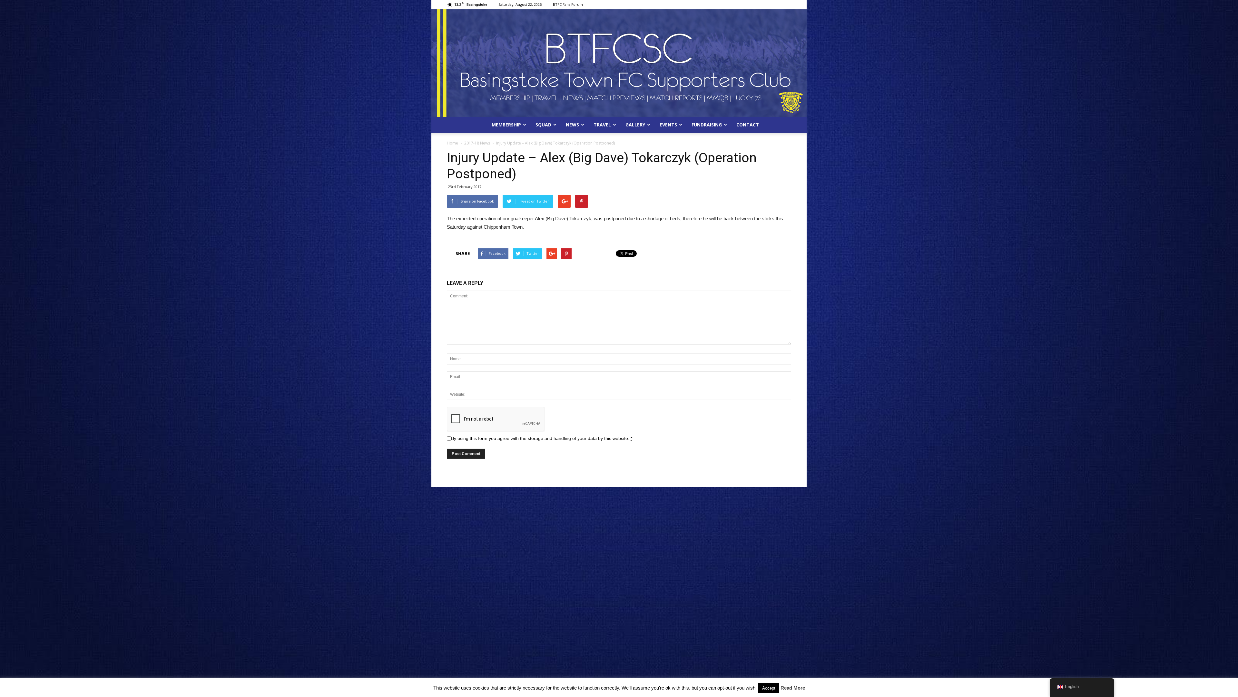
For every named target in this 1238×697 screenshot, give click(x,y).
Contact (747, 125)
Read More (793, 688)
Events (668, 125)
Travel (602, 125)
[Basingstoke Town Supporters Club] (619, 63)
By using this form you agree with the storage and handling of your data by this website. (541, 438)
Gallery (635, 125)
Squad (543, 125)
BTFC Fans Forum (568, 4)
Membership (506, 125)
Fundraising (707, 125)
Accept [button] (768, 688)
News (572, 125)
